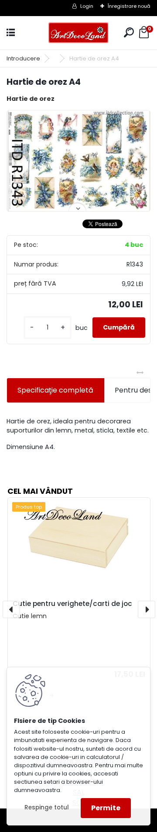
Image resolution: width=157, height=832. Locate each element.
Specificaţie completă (55, 390)
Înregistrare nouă (129, 6)
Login (86, 6)
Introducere (23, 58)
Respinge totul (46, 807)
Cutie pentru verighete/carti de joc (72, 603)
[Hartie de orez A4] (78, 161)
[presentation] (11, 609)
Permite (105, 808)
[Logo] (78, 33)
